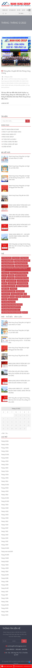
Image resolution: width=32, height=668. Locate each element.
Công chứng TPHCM (7, 263)
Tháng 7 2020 (4, 565)
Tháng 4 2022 (4, 511)
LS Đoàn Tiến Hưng (23, 280)
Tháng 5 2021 (4, 538)
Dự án (23, 10)
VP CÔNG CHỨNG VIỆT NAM (9, 144)
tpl (25, 294)
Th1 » (7, 433)
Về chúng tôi (12, 10)
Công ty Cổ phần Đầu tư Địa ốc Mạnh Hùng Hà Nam (14, 269)
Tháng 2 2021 (4, 545)
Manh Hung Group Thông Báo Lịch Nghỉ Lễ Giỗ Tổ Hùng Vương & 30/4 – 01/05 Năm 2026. (19, 340)
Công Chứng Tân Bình (21, 263)
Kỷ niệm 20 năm (11, 280)
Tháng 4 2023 (4, 491)
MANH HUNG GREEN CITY (16, 81)
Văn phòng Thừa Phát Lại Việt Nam (11, 312)
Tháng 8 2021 (4, 528)
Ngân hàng (5, 288)
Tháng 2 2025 (4, 464)
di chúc (4, 275)
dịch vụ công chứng (21, 275)
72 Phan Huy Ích (6, 258)
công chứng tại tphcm (8, 266)
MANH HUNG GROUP (8, 137)
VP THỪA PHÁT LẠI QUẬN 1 (20, 85)
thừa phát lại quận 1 (17, 294)
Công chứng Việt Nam (21, 266)
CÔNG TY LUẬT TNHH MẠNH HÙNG (12, 79)
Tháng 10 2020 (5, 555)
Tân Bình (18, 296)
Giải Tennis (11, 278)
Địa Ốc (25, 312)
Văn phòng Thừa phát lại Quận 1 (10, 310)
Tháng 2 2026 (5, 451)
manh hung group (22, 283)
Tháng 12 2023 (5, 484)
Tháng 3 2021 (4, 541)
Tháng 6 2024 (5, 474)
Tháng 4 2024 (4, 478)
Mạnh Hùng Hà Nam (22, 286)
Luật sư (4, 283)
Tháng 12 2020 (5, 548)
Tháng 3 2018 (4, 585)
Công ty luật (5, 273)
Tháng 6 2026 (5, 444)
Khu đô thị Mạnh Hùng (22, 278)
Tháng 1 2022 (4, 521)
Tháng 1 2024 (4, 481)
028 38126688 (7, 666)
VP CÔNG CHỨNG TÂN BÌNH (20, 83)
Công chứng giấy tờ (7, 260)
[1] (29, 662)
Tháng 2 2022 (4, 518)
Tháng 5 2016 (4, 601)
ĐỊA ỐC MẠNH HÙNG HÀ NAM (10, 129)
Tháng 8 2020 (5, 561)
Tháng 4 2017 (4, 591)
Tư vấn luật (26, 296)
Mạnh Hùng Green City (8, 286)
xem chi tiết (5, 103)
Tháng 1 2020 (4, 571)
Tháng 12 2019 (5, 575)
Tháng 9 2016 (4, 598)
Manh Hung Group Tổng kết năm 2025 (18, 355)
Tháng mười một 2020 (7, 551)
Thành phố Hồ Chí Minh (8, 291)
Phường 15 (13, 288)
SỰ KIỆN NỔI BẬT (9, 83)
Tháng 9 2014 (4, 611)
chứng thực (16, 258)
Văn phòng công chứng (8, 302)
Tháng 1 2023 (4, 494)
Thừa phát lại (5, 294)
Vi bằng (4, 299)
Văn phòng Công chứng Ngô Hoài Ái (12, 304)
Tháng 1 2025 (4, 468)
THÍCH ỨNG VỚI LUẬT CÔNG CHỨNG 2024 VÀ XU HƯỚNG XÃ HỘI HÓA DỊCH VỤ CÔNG (18, 373)
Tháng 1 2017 (4, 595)
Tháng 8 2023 (4, 488)
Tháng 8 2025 (4, 458)
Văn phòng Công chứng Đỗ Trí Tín (11, 307)
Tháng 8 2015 (4, 608)
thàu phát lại (20, 291)
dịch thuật (11, 275)
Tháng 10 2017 (5, 588)
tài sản (12, 296)
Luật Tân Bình (12, 283)
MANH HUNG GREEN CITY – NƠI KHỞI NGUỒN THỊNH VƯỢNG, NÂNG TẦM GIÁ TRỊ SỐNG (19, 391)
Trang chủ (5, 10)
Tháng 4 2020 (5, 568)
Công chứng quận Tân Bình (22, 260)
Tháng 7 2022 (4, 504)
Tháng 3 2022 (4, 514)
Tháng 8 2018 (4, 578)
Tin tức (18, 10)
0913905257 (27, 666)
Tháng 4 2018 (4, 581)
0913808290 (19, 666)
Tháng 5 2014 (4, 615)
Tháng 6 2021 (4, 535)
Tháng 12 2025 (5, 454)
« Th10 (2, 433)
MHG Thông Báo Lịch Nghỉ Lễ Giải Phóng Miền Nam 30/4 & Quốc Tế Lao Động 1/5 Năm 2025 (19, 400)
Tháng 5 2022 (4, 508)
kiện (3, 280)
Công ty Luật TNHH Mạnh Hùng (19, 273)
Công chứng (24, 258)
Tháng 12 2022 (5, 498)
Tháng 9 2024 (5, 471)
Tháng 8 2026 (5, 441)
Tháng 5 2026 (5, 448)
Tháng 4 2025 (4, 461)
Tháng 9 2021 (4, 524)
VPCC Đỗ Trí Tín (13, 299)
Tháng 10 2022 (5, 501)
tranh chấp (5, 296)
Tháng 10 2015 (5, 605)
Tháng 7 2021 (4, 531)
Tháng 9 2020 (5, 558)
